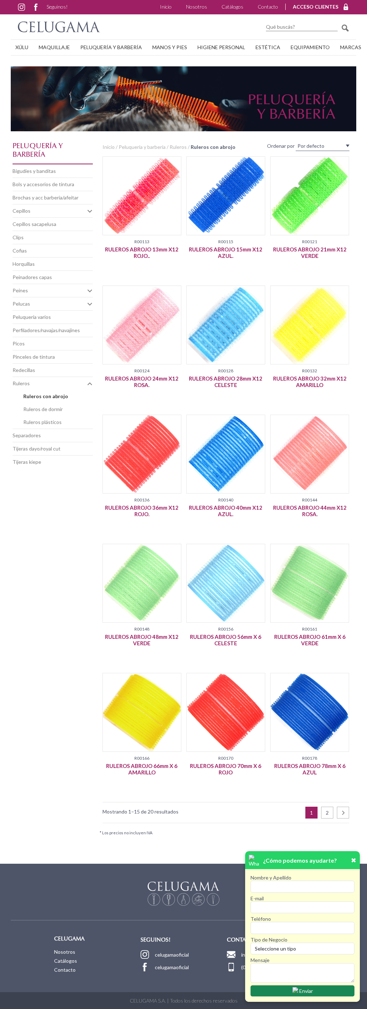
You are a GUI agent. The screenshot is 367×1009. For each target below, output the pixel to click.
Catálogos (232, 7)
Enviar (305, 991)
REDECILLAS (24, 370)
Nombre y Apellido (271, 877)
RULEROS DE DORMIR (43, 409)
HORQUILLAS (24, 264)
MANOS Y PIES (169, 47)
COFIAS (20, 250)
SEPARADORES (27, 435)
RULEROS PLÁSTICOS (42, 422)
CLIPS (18, 237)
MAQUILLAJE (54, 47)
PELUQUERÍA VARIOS (32, 317)
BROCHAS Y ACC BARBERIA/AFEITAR (45, 197)
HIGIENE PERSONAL (221, 47)
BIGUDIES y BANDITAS (34, 171)
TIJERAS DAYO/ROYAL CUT (37, 448)
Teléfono (261, 919)
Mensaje (260, 960)
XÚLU (21, 47)
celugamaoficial (172, 955)
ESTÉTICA (268, 47)
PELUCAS (21, 304)
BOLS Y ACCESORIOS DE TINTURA (43, 184)
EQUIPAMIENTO (310, 47)
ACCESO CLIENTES (315, 7)
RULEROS (21, 383)
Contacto (268, 7)
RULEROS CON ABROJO (45, 396)
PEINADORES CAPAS (32, 277)
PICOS (19, 343)
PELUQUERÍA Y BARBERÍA (111, 47)
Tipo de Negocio (269, 940)
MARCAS (350, 47)
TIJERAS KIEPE (27, 462)
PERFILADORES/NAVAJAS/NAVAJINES (46, 330)
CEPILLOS (21, 211)
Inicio (166, 7)
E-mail (257, 898)
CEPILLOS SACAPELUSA (34, 224)
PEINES (20, 290)
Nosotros (196, 7)
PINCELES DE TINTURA (34, 357)
